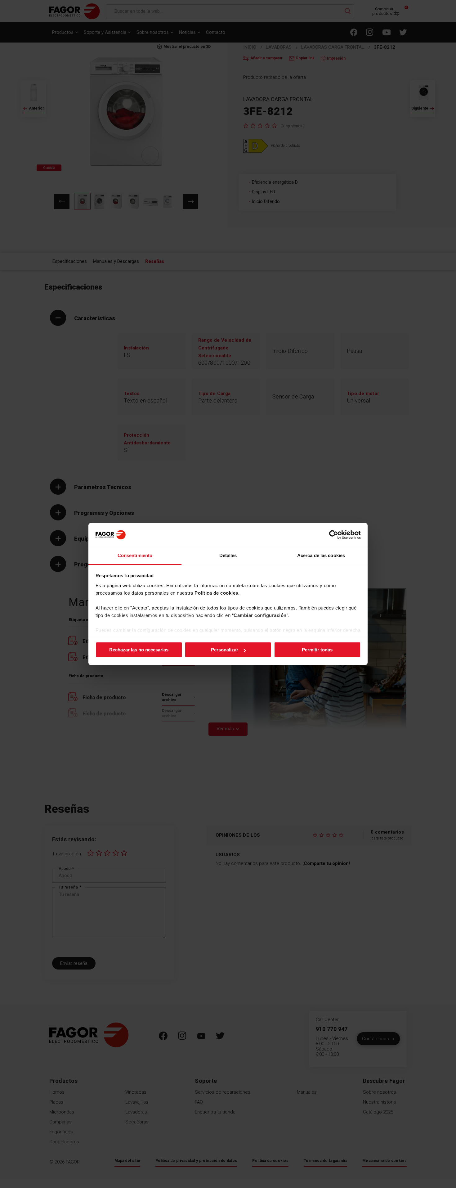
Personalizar (224, 649)
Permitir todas (317, 649)
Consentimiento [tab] (135, 555)
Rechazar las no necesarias (138, 649)
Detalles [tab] (228, 555)
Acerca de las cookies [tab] (321, 555)
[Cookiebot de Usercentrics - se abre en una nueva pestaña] (333, 534)
